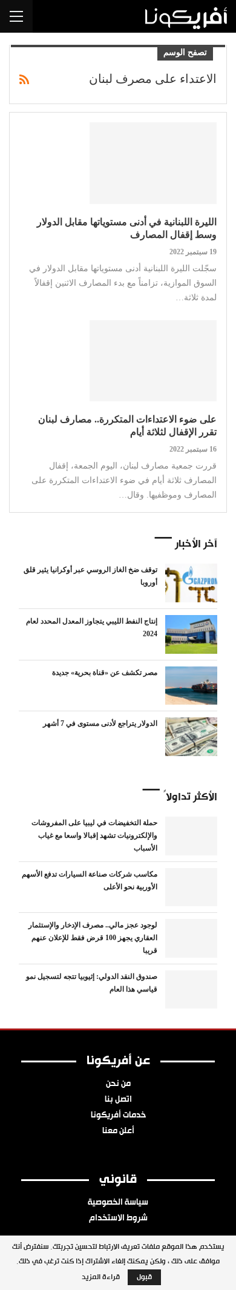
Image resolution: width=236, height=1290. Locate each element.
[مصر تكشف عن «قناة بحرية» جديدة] (191, 685)
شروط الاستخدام (118, 1218)
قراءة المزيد (101, 1277)
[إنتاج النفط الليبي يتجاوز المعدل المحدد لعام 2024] (191, 634)
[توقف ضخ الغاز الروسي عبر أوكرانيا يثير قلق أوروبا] (191, 583)
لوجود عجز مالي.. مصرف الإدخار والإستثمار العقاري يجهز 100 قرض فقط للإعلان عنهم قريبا (92, 938)
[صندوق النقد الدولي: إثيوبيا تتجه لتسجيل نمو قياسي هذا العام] (191, 989)
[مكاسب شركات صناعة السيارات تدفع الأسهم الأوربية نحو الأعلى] (191, 887)
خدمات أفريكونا (118, 1115)
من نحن (118, 1084)
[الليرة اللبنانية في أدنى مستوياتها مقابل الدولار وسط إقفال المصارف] (153, 162)
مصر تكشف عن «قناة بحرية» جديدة (104, 672)
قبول (144, 1277)
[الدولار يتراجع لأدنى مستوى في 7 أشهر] (191, 736)
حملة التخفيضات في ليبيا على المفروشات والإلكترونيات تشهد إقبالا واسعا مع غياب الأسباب (94, 835)
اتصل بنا (118, 1100)
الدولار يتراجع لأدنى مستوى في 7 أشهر (100, 723)
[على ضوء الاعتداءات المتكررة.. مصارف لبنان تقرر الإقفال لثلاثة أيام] (153, 360)
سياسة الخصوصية (118, 1203)
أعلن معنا (118, 1131)
